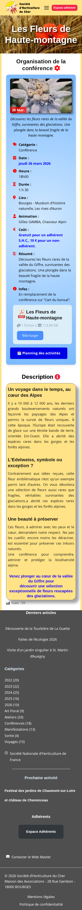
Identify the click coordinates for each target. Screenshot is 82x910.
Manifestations (16, 729)
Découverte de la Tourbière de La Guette (37, 628)
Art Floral (12, 711)
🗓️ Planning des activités (38, 353)
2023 (8, 686)
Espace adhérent (65, 7)
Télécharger (30, 335)
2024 (8, 692)
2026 (8, 704)
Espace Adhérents (41, 832)
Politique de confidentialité (41, 904)
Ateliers (11, 717)
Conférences (15, 723)
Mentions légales (41, 896)
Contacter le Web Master (31, 857)
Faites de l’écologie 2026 (37, 639)
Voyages (11, 741)
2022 (8, 680)
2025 (8, 698)
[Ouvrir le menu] (46, 8)
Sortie (9, 735)
